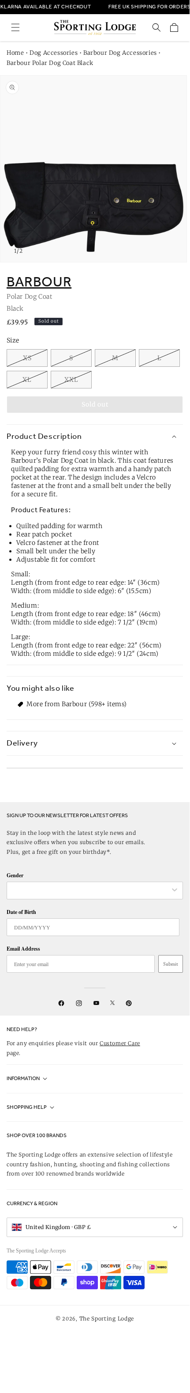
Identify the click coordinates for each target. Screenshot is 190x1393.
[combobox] (90, 890)
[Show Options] (174, 890)
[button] (15, 27)
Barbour (39, 281)
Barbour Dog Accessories (120, 53)
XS (27, 358)
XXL (71, 380)
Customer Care (120, 1043)
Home (15, 53)
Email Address (23, 948)
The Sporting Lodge (106, 1318)
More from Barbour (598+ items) (76, 704)
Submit (170, 963)
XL (27, 380)
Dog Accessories (54, 53)
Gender (15, 875)
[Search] (156, 27)
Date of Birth (21, 912)
